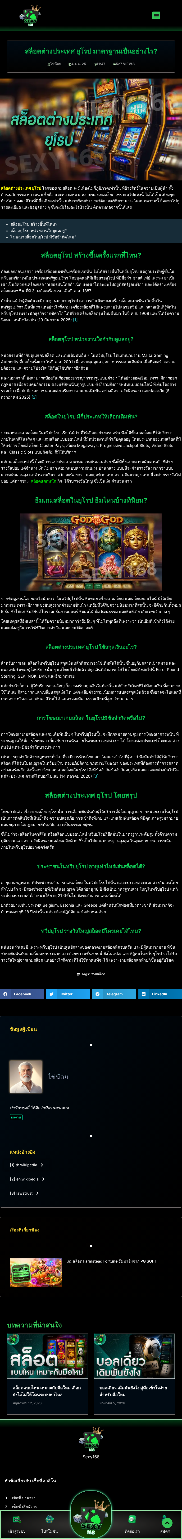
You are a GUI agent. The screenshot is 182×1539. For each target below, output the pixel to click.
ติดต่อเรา (132, 1531)
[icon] (167, 1523)
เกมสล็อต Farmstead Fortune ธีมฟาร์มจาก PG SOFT (111, 1261)
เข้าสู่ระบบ (17, 1531)
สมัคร (165, 1531)
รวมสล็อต (98, 974)
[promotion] (50, 1519)
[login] (17, 1519)
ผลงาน (16, 1117)
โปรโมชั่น (49, 1531)
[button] (156, 15)
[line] (132, 1519)
